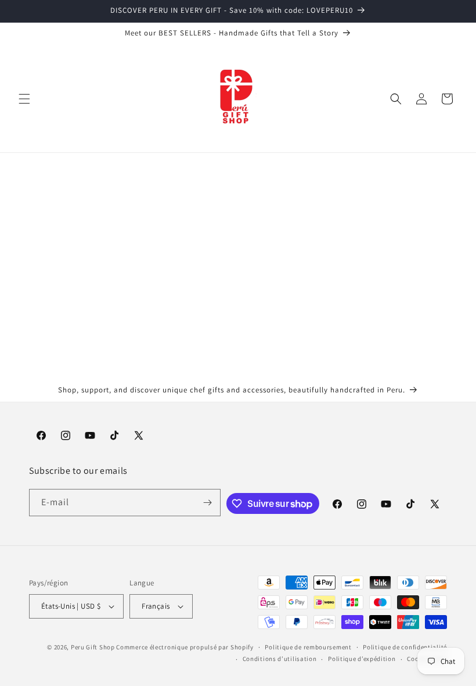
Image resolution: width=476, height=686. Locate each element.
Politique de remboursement (308, 647)
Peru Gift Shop (93, 647)
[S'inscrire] (207, 502)
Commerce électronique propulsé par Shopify (184, 647)
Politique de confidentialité (405, 647)
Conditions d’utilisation (280, 659)
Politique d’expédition (361, 659)
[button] (24, 99)
